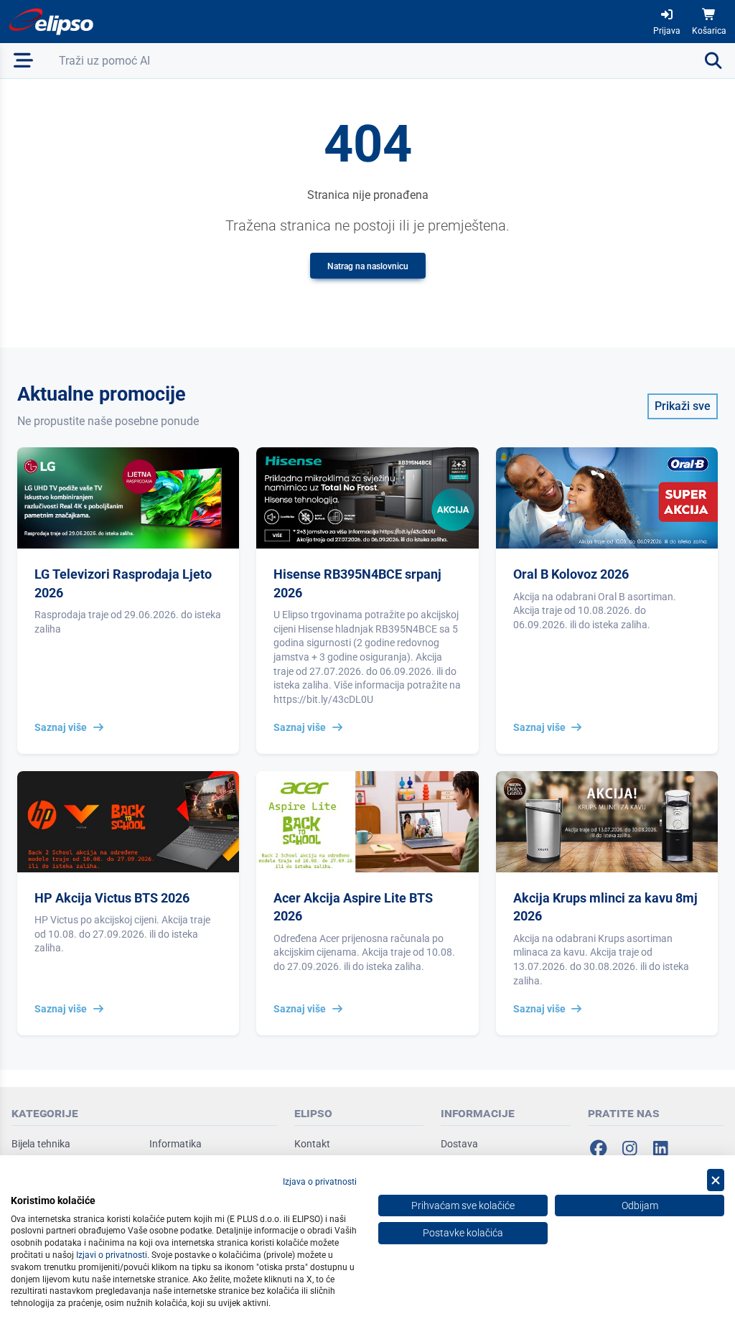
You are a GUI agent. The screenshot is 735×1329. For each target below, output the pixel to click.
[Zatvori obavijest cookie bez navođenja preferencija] (715, 1180)
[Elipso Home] (52, 21)
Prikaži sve (683, 406)
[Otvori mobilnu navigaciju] (23, 60)
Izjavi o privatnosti (111, 1255)
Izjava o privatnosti (320, 1182)
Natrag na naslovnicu (367, 266)
